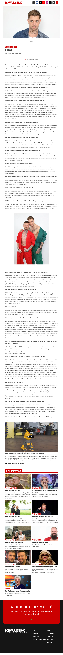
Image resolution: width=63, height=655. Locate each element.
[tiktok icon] (50, 2)
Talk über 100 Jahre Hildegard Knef (44, 566)
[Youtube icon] (43, 2)
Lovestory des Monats (12, 490)
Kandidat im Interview (40, 542)
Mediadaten (50, 637)
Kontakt (49, 630)
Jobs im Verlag (51, 634)
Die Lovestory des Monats (14, 542)
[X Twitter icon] (40, 2)
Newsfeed (49, 643)
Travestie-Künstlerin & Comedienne (44, 490)
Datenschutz (36, 634)
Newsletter (50, 640)
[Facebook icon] (36, 2)
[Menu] (57, 2)
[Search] (33, 2)
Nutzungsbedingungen (39, 640)
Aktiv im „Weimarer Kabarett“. (43, 516)
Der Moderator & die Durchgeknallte (17, 590)
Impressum (36, 637)
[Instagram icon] (46, 2)
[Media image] (18, 481)
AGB (34, 630)
